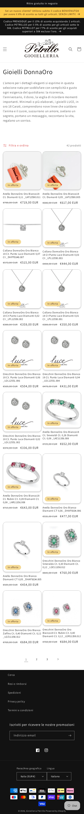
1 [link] (26, 659)
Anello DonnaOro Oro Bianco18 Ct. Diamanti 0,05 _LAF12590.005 (61, 195)
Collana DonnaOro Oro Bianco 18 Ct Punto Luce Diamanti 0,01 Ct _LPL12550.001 (61, 316)
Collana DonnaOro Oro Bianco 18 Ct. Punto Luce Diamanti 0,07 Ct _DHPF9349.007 (21, 254)
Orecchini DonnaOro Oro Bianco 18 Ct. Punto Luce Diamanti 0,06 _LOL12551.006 (22, 377)
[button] (5, 49)
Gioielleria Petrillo (35, 811)
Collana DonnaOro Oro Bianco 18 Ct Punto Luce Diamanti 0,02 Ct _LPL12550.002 (21, 316)
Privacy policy (16, 701)
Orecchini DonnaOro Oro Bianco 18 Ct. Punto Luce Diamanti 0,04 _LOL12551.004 (61, 377)
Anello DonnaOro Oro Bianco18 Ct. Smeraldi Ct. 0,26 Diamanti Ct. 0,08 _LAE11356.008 (61, 435)
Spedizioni (14, 692)
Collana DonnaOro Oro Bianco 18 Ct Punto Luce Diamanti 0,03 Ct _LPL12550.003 (61, 255)
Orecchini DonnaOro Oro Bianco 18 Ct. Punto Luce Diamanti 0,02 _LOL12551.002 (22, 439)
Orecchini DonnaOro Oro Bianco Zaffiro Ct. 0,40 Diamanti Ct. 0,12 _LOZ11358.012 (22, 633)
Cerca (11, 675)
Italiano (55, 776)
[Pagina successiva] (58, 659)
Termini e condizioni (20, 710)
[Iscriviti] (70, 735)
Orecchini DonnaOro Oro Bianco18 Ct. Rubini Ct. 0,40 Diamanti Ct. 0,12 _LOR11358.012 (62, 633)
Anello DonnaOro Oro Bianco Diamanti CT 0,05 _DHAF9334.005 (22, 578)
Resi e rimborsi (17, 684)
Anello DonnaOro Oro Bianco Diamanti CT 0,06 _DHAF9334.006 (62, 509)
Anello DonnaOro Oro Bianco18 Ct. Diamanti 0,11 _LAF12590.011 (21, 195)
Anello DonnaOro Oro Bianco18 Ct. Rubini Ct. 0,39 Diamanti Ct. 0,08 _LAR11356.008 (21, 499)
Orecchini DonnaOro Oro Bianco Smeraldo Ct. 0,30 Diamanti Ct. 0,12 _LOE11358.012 (61, 564)
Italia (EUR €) (28, 776)
